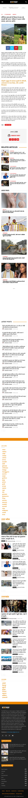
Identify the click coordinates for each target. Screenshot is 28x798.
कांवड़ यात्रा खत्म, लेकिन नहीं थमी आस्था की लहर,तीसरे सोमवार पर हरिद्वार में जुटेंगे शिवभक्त (19, 632)
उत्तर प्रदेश (5, 519)
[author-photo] (3, 329)
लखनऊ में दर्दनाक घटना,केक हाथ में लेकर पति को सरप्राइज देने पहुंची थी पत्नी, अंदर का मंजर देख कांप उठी (19, 574)
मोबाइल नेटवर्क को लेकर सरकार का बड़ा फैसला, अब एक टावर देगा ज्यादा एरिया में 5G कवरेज (13, 418)
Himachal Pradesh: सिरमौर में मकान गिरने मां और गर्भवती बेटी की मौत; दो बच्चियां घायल (19, 651)
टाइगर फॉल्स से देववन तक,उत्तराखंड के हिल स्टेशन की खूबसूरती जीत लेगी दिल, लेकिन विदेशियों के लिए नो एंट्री (19, 659)
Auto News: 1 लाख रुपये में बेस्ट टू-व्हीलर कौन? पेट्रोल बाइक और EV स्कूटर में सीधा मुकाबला (13, 404)
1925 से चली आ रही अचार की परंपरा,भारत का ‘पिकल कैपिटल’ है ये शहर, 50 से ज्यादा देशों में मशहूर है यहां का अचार (14, 389)
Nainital (14, 14)
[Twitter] (12, 48)
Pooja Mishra (19, 646)
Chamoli (14, 646)
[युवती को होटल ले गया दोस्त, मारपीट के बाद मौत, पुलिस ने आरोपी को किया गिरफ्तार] (5, 168)
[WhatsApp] (20, 48)
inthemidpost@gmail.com (13, 732)
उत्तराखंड (5, 597)
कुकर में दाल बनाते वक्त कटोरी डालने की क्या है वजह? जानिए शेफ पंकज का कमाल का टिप (14, 397)
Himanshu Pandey (15, 135)
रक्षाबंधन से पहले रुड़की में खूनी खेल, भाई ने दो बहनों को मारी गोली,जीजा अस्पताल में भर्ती (18, 184)
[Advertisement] (14, 303)
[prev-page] (2, 431)
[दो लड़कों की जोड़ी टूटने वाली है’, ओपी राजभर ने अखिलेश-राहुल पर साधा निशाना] (5, 153)
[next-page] (4, 431)
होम (2, 14)
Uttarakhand (8, 14)
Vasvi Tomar (8, 125)
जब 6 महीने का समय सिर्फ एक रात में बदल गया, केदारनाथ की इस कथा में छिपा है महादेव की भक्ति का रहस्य (19, 624)
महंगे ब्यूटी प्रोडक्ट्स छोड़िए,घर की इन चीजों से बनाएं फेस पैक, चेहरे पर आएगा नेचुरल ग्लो (13, 375)
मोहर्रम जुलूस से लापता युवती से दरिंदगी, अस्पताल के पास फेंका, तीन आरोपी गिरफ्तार (13, 83)
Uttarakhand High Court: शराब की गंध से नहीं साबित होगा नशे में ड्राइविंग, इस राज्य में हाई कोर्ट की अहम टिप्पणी (20, 668)
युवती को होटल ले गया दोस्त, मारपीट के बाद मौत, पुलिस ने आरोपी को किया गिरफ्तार (18, 168)
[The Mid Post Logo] (14, 2)
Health (4, 209)
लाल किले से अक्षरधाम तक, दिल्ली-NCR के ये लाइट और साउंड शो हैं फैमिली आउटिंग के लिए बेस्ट (13, 361)
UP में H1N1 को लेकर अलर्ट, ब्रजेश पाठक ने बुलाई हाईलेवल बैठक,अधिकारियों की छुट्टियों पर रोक (18, 176)
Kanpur (14, 550)
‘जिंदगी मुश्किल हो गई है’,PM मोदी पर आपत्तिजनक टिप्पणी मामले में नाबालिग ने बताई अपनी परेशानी (17, 161)
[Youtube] (18, 139)
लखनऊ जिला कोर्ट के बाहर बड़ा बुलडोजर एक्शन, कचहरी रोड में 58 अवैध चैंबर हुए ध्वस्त (14, 258)
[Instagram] (13, 139)
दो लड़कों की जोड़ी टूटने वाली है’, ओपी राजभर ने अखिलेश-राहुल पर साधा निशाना (18, 153)
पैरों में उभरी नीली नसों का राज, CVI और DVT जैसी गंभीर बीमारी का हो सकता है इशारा (13, 211)
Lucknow (5, 256)
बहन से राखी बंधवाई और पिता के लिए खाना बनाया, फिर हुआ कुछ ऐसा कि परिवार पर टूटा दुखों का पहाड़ (13, 381)
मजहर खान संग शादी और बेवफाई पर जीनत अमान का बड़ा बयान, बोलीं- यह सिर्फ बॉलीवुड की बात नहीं (14, 411)
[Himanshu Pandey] (9, 135)
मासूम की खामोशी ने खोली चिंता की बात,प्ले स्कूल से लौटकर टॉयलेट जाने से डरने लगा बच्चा (13, 368)
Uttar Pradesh (13, 166)
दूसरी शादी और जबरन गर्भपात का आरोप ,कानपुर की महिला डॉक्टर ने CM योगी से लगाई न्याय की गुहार (13, 354)
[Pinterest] (16, 48)
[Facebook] (8, 48)
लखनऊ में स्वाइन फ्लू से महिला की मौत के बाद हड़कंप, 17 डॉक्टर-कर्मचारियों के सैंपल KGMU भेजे (19, 583)
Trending (12, 151)
